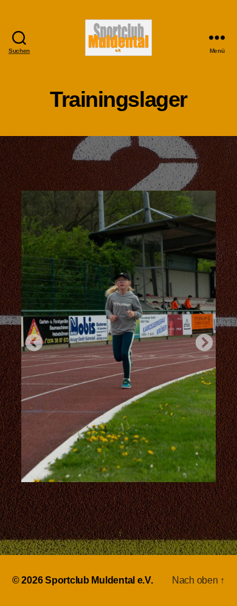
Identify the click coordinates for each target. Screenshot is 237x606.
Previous (30, 339)
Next (200, 339)
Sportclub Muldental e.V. (99, 580)
